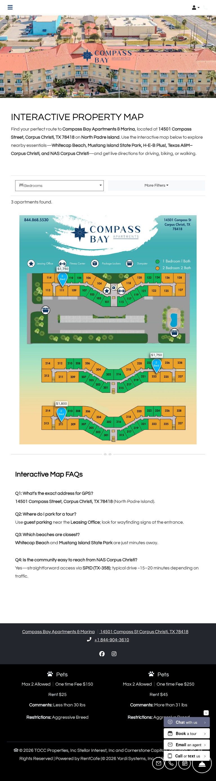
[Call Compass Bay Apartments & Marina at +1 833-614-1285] (205, 7)
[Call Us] (171, 763)
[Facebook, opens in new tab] (102, 654)
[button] (195, 7)
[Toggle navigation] (10, 7)
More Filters (155, 185)
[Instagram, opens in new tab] (114, 654)
